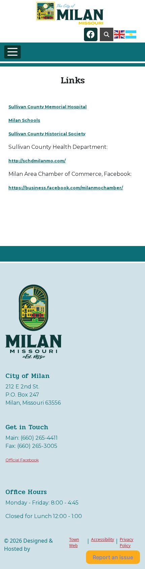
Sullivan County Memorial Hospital (47, 106)
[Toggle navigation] (12, 52)
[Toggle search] (106, 34)
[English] (119, 34)
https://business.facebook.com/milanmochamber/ (65, 187)
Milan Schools (24, 120)
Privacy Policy (126, 542)
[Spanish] (131, 34)
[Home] (70, 13)
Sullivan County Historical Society (46, 133)
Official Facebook (22, 459)
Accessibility (102, 539)
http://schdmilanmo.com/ (37, 160)
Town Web (74, 542)
